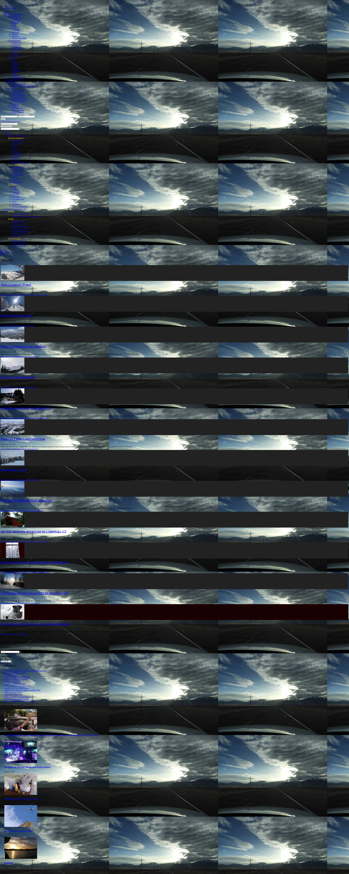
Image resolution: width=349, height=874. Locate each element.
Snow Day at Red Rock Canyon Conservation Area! (25, 670)
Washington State (19, 38)
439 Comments (30, 387)
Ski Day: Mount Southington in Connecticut (35, 562)
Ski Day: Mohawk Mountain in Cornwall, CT (34, 531)
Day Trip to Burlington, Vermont (26, 501)
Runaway (8, 863)
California (16, 32)
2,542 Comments (40, 295)
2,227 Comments (35, 511)
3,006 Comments (42, 541)
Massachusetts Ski (19, 99)
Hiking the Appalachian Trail (23, 86)
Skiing (10, 88)
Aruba (14, 51)
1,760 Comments (19, 634)
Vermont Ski (23, 511)
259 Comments (31, 449)
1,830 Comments (42, 572)
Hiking (10, 82)
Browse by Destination (13, 14)
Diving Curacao (18, 110)
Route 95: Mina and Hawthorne (17, 677)
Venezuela (16, 56)
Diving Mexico (18, 112)
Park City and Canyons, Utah (23, 439)
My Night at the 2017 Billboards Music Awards (27, 767)
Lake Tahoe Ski (18, 90)
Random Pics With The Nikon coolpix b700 (22, 690)
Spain (14, 73)
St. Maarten (16, 45)
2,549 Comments (42, 418)
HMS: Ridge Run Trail (17, 316)
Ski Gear (15, 103)
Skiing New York (18, 101)
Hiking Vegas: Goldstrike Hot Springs (19, 701)
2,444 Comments (31, 356)
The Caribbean (14, 40)
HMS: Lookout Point (16, 285)
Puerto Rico (17, 42)
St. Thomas (16, 47)
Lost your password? (11, 121)
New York (16, 21)
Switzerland (17, 71)
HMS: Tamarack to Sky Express (23, 346)
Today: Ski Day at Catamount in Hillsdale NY (35, 593)
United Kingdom (19, 77)
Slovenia (15, 69)
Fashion (4, 634)
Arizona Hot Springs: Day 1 (15, 673)
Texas (14, 27)
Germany (15, 75)
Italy (13, 60)
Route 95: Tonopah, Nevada (16, 679)
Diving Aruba (17, 108)
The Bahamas (17, 49)
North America (14, 16)
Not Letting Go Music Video (18, 831)
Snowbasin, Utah (13, 470)
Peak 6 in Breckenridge (18, 377)
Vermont (15, 36)
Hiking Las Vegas (19, 84)
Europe (11, 58)
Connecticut (17, 19)
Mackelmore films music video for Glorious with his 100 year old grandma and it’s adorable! (51, 735)
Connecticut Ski (18, 97)
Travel (21, 325)
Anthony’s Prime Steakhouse (16, 688)
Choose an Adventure (13, 79)
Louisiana (16, 29)
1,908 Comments (32, 480)
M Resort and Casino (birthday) (17, 686)
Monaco (15, 64)
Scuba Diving (13, 106)
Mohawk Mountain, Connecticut (26, 408)
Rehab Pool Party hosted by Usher (21, 799)
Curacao (15, 53)
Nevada (15, 23)
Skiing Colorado (18, 95)
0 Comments (29, 325)
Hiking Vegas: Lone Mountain (16, 699)
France (14, 62)
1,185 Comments (31, 603)
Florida (15, 34)
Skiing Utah (16, 93)
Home (7, 12)
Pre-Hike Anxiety (11, 675)
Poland (15, 66)
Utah (14, 25)
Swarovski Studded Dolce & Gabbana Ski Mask (35, 624)
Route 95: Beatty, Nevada (15, 683)
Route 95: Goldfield (12, 681)
